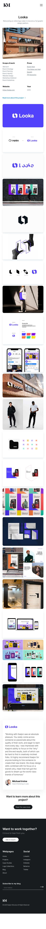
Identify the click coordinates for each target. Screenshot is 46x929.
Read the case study (23, 807)
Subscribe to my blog (12, 883)
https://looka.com (9, 90)
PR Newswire (31, 75)
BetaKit (29, 72)
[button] (40, 5)
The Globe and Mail (34, 69)
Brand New (31, 67)
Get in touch (11, 840)
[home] (20, 5)
